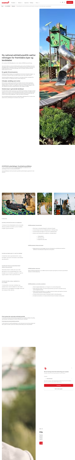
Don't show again (58, 388)
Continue (59, 385)
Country (45, 376)
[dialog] (37, 230)
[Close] (71, 368)
